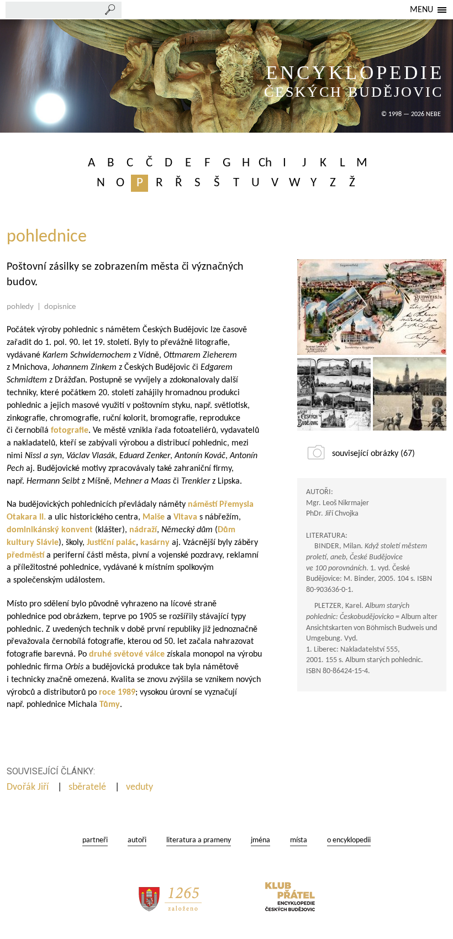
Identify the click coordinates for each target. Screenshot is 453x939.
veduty (140, 787)
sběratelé (88, 787)
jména (260, 840)
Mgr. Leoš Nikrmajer (337, 503)
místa (298, 840)
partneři (95, 840)
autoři (137, 840)
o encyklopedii (349, 840)
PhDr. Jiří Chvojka (332, 514)
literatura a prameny (198, 840)
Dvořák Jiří (29, 787)
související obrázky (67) (373, 453)
